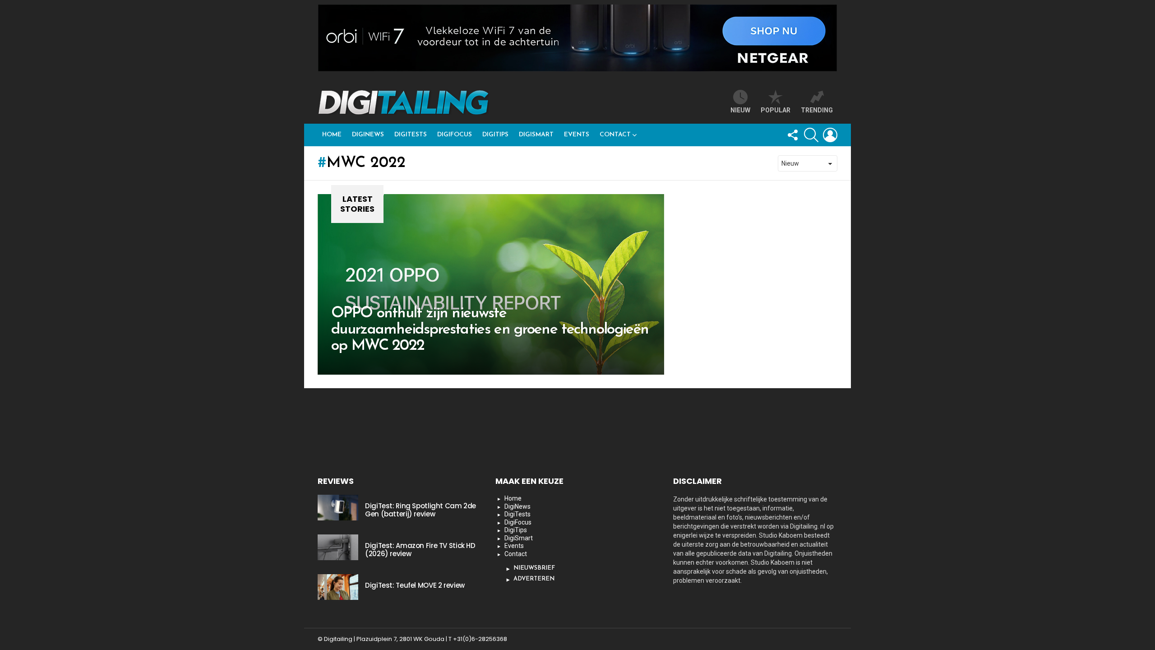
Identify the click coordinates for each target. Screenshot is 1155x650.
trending (817, 110)
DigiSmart (536, 134)
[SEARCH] (811, 135)
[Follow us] (792, 135)
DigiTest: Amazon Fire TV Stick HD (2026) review (420, 549)
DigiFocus (454, 134)
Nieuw (740, 110)
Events (576, 134)
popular (775, 110)
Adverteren (533, 579)
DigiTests (410, 134)
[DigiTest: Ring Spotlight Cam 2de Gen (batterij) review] (338, 507)
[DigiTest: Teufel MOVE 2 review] (338, 586)
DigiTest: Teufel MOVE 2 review (415, 585)
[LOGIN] (830, 135)
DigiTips (495, 134)
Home (332, 134)
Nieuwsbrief (534, 568)
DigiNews (368, 134)
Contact (615, 134)
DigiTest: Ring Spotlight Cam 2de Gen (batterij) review (420, 510)
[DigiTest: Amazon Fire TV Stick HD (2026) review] (338, 547)
